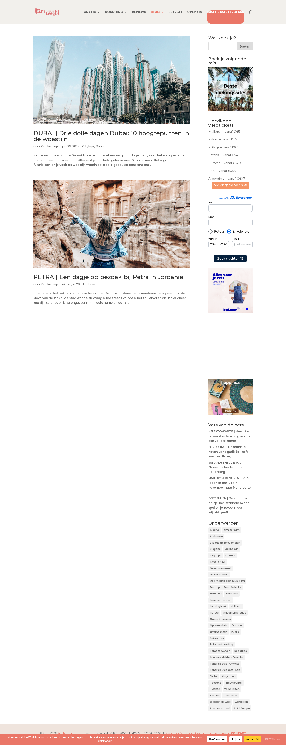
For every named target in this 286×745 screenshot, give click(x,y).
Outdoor (237, 625)
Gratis (90, 12)
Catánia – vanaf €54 (223, 155)
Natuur (214, 612)
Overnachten (218, 632)
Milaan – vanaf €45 (222, 139)
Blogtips (215, 549)
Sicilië (213, 676)
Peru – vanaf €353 (222, 171)
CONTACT (238, 733)
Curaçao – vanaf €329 (224, 163)
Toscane (215, 683)
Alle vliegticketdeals (228, 185)
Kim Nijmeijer (50, 146)
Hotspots (232, 593)
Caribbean (231, 549)
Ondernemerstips (234, 612)
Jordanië (88, 284)
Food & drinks (232, 587)
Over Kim (195, 12)
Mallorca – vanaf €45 (224, 132)
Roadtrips (240, 651)
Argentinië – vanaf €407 (226, 178)
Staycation (228, 676)
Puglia (235, 632)
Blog (155, 12)
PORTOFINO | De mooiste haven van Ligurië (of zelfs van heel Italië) (228, 451)
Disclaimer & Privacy (178, 733)
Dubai (100, 146)
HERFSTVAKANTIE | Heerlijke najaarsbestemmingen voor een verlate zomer (229, 436)
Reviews (139, 12)
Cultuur (230, 555)
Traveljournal (233, 683)
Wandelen (230, 695)
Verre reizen (232, 689)
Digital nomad (219, 574)
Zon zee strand (220, 708)
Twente (215, 689)
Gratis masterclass (225, 12)
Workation (241, 702)
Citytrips (88, 146)
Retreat (176, 12)
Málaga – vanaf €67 (223, 147)
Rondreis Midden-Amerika (226, 657)
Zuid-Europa (242, 708)
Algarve (215, 530)
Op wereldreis (219, 625)
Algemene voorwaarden (212, 733)
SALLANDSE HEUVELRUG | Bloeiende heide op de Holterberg (225, 467)
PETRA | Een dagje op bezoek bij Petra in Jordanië (108, 277)
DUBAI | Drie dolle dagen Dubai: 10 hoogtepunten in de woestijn (111, 136)
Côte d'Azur (217, 562)
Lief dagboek (218, 606)
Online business (220, 619)
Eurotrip (215, 587)
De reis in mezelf (221, 568)
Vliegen (215, 695)
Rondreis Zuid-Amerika (224, 663)
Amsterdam (232, 530)
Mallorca (236, 606)
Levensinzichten (220, 600)
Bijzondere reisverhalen (225, 542)
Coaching (114, 12)
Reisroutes (217, 638)
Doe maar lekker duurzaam (227, 581)
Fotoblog (216, 593)
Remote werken (220, 651)
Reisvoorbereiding (221, 644)
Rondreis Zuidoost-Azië (225, 670)
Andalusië (216, 536)
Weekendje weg (220, 702)
